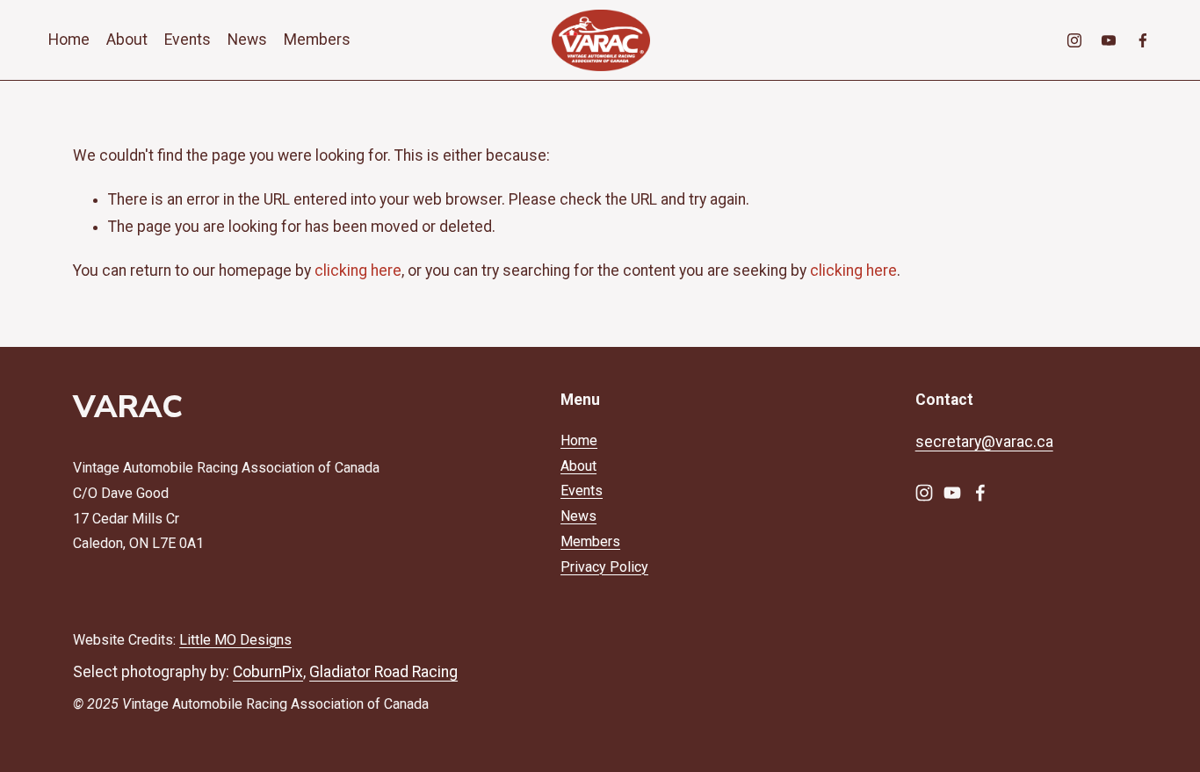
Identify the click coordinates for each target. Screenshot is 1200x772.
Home (69, 39)
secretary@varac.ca (984, 442)
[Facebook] (1143, 40)
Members (317, 39)
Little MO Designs (235, 639)
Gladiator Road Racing (383, 672)
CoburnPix (268, 672)
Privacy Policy (604, 567)
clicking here (357, 270)
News (247, 39)
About (127, 39)
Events (187, 39)
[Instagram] (1074, 40)
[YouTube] (1108, 40)
